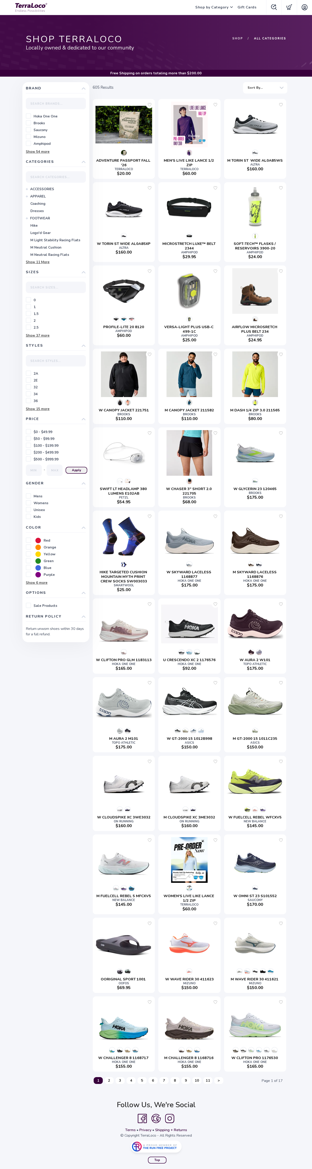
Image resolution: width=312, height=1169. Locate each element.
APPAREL (38, 196)
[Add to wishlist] (149, 104)
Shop (237, 38)
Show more (38, 151)
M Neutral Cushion (45, 247)
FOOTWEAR (40, 218)
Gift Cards (247, 7)
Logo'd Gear (40, 233)
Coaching (37, 203)
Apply (76, 470)
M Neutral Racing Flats (49, 254)
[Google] (156, 1118)
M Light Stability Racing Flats (55, 240)
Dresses (37, 211)
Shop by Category (211, 7)
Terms (130, 1130)
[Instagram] (170, 1118)
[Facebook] (142, 1118)
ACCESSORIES (42, 189)
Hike (34, 225)
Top (157, 1160)
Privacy (145, 1130)
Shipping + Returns (171, 1130)
